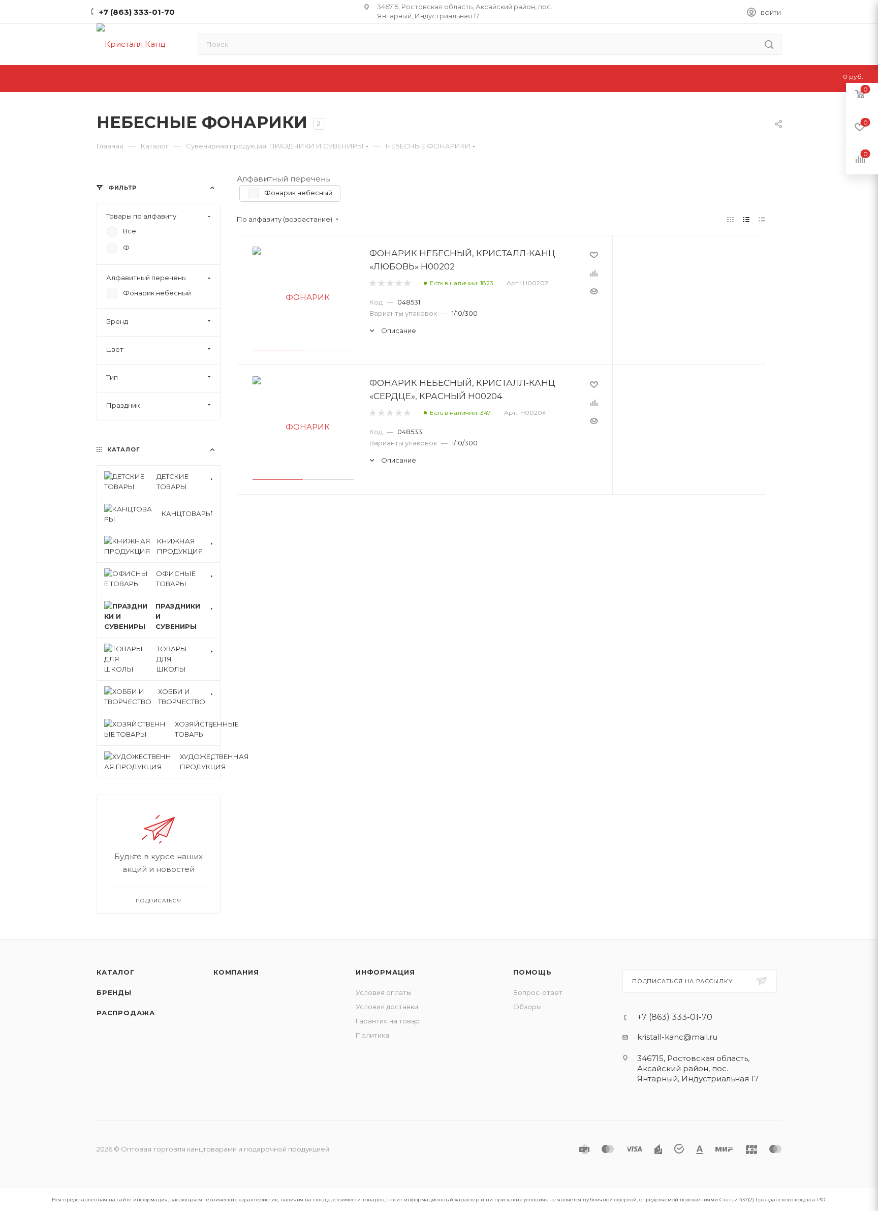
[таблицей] (762, 219)
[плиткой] (730, 219)
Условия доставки (387, 1007)
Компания (236, 972)
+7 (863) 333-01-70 (137, 12)
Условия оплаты (384, 992)
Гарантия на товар (388, 1021)
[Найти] (769, 44)
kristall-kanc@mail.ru (677, 1037)
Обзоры (527, 1007)
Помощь (532, 972)
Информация (385, 972)
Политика (372, 1035)
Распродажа (126, 1013)
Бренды (114, 992)
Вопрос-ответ (537, 992)
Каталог (116, 972)
